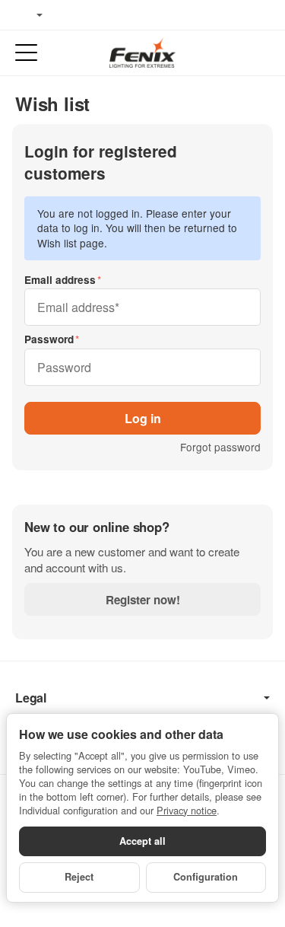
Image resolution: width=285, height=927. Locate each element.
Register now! (143, 599)
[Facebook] (69, 15)
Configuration (205, 877)
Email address (60, 279)
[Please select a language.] (29, 15)
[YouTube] (92, 15)
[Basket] (259, 53)
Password (49, 339)
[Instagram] (114, 15)
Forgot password (220, 446)
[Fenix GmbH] (142, 52)
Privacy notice (187, 810)
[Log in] (231, 53)
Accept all (142, 841)
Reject (79, 877)
